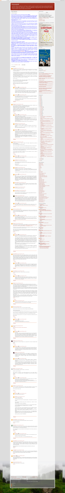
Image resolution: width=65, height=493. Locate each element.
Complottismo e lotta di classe (43, 207)
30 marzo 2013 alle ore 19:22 (22, 129)
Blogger (37, 481)
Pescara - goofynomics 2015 (42, 173)
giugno (41, 112)
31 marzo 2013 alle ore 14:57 (21, 396)
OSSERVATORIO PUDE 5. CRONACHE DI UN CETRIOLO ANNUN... (45, 147)
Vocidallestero (41, 227)
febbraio (41, 158)
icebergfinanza (41, 204)
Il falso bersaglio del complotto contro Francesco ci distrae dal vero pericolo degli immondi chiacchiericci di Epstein (46, 211)
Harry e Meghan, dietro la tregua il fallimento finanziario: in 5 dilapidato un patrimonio (46, 225)
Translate (44, 70)
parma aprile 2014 (41, 188)
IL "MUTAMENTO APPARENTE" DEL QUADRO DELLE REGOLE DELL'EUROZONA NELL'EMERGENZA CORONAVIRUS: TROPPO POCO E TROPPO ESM (45, 76)
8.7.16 (39, 169)
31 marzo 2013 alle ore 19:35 (20, 455)
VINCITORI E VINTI (42, 235)
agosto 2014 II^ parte (41, 180)
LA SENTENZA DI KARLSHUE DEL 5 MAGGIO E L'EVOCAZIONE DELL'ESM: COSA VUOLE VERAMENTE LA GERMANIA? (46, 91)
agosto (41, 110)
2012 (40, 160)
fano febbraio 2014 (41, 190)
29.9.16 (40, 170)
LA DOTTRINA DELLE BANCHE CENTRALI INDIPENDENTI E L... (45, 134)
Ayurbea (14, 340)
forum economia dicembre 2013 (42, 196)
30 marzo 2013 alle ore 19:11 (21, 167)
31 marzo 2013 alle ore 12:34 (19, 385)
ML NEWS (41, 232)
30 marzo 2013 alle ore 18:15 (19, 104)
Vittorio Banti (14, 68)
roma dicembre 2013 (41, 194)
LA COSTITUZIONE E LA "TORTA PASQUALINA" (46, 116)
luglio (41, 111)
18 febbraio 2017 (41, 163)
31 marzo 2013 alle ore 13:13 (22, 393)
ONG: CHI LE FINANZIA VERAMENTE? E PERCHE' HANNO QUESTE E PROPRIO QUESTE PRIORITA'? (46, 74)
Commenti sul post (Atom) (17, 478)
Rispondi (14, 84)
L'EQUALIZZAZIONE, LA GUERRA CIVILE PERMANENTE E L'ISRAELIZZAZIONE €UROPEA (46, 84)
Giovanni (14, 223)
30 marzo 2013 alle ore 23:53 (22, 346)
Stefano (14, 368)
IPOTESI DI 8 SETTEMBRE (43, 136)
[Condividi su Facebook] (24, 64)
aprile (41, 114)
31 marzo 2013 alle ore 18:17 (20, 195)
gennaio (41, 159)
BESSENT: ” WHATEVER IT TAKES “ (44, 205)
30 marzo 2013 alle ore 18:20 (22, 114)
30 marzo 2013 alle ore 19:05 (19, 223)
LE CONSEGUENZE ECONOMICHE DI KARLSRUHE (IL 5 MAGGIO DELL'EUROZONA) (46, 86)
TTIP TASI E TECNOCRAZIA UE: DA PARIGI (44, 185)
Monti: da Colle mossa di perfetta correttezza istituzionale (20, 327)
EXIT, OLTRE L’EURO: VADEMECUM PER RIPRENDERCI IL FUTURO (44, 244)
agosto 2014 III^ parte (41, 179)
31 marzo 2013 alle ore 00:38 (18, 368)
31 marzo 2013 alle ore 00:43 (20, 352)
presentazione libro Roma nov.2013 (43, 198)
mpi (13, 306)
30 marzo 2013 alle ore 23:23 (18, 340)
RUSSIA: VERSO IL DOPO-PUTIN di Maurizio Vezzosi (46, 230)
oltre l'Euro (40, 177)
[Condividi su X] (23, 64)
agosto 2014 (40, 178)
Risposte (15, 113)
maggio (41, 113)
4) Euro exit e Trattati (42, 20)
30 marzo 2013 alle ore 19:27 (22, 174)
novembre (41, 107)
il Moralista (41, 224)
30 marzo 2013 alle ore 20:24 (22, 190)
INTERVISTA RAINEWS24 (42, 186)
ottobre (41, 108)
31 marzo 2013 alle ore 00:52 (22, 358)
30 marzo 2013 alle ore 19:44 (17, 306)
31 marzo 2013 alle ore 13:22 (20, 419)
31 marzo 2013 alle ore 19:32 (22, 203)
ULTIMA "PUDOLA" (42, 117)
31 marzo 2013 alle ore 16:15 (22, 433)
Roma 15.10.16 (41, 171)
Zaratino (16, 195)
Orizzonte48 (15, 4)
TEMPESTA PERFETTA (42, 243)
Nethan (16, 300)
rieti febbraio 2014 (41, 187)
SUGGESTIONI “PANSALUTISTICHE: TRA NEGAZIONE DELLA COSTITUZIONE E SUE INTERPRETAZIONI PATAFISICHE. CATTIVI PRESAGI (45, 88)
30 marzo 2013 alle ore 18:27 (21, 123)
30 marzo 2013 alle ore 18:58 (22, 215)
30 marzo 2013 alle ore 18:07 (22, 87)
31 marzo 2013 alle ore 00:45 (22, 377)
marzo (41, 115)
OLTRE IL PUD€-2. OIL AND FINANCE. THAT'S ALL (46, 135)
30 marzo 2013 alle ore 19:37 (22, 182)
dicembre (41, 106)
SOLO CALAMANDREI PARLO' (44, 143)
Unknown (14, 385)
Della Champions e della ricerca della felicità (44, 241)
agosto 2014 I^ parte (41, 181)
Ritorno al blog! (41, 228)
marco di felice (17, 182)
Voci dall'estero (42, 222)
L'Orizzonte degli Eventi (43, 209)
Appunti (41, 238)
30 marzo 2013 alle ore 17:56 (20, 68)
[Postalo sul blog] (22, 64)
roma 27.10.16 (40, 172)
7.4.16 (39, 168)
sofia (12, 486)
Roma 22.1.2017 (41, 164)
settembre (41, 109)
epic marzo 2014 (41, 189)
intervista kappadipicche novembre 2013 (44, 197)
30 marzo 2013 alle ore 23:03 (22, 331)
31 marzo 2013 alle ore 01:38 (20, 300)
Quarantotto (16, 87)
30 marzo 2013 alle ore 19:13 (22, 234)
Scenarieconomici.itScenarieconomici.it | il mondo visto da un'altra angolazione (45, 246)
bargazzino (14, 104)
